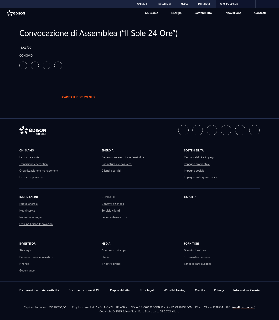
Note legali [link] (147, 290)
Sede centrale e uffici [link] (115, 217)
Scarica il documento (78, 97)
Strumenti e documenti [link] (198, 257)
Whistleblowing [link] (175, 290)
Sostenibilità (203, 13)
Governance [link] (27, 270)
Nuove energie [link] (28, 203)
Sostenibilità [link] (194, 150)
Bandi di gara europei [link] (197, 263)
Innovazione (233, 13)
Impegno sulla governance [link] (200, 177)
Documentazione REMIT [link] (84, 290)
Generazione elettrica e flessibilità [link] (123, 157)
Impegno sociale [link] (194, 170)
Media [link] (106, 243)
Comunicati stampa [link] (114, 250)
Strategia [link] (25, 250)
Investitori (164, 4)
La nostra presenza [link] (31, 177)
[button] (23, 65)
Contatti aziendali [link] (113, 203)
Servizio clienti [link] (111, 210)
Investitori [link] (27, 243)
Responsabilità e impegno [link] (200, 157)
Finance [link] (24, 263)
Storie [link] (105, 257)
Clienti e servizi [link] (111, 170)
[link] (261, 4)
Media (184, 4)
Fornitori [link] (191, 243)
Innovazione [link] (29, 197)
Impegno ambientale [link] (197, 164)
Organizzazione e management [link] (38, 170)
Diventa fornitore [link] (195, 250)
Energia (176, 13)
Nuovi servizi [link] (27, 210)
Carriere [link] (190, 197)
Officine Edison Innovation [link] (36, 224)
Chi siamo (151, 13)
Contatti (260, 13)
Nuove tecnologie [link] (30, 217)
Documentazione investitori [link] (36, 257)
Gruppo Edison (229, 4)
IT (247, 4)
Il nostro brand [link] (111, 263)
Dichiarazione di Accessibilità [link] (39, 290)
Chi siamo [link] (26, 150)
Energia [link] (108, 150)
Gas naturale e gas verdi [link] (117, 164)
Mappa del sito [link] (120, 290)
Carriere (142, 4)
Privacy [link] (219, 290)
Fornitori (204, 4)
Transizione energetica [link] (33, 164)
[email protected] (243, 307)
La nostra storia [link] (29, 157)
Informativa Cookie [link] (246, 290)
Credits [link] (200, 290)
